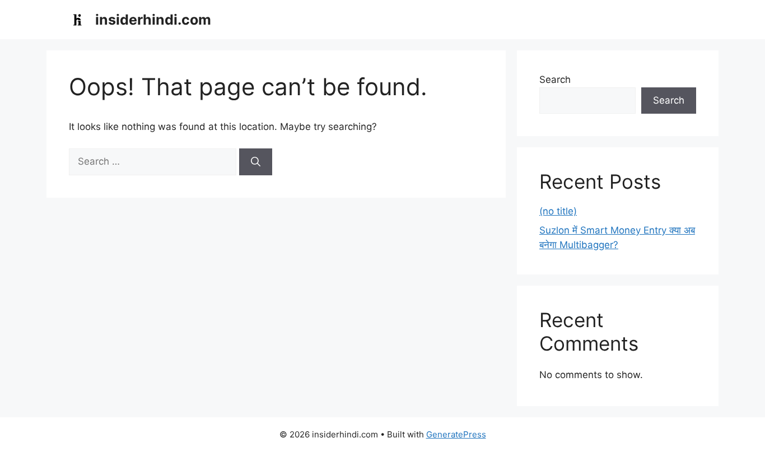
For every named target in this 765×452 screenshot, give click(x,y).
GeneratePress (456, 434)
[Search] (255, 161)
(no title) (558, 211)
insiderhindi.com (153, 19)
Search (555, 79)
